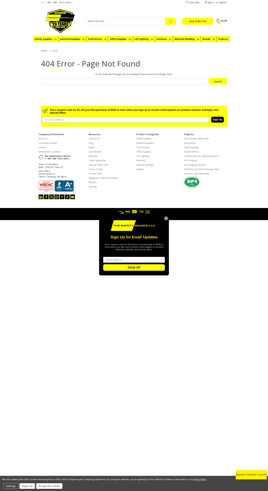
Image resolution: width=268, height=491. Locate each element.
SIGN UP (134, 267)
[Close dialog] (166, 218)
